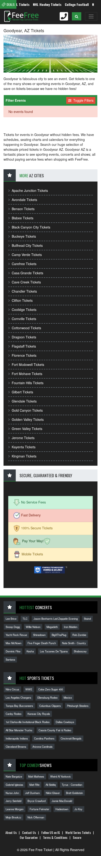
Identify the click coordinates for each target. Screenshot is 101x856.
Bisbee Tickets (22, 218)
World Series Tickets (78, 832)
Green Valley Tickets (27, 428)
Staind (87, 618)
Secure (77, 837)
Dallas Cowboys (65, 722)
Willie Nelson (33, 627)
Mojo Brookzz (13, 817)
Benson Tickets (23, 208)
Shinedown (39, 635)
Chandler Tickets (24, 291)
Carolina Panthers (44, 738)
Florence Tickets (24, 355)
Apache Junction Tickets (30, 190)
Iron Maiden (70, 627)
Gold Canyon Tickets (27, 410)
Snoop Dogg (13, 627)
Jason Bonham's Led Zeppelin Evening (56, 618)
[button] (76, 16)
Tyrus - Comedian (72, 784)
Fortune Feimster (39, 809)
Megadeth (52, 627)
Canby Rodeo (13, 714)
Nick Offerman (35, 817)
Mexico (68, 697)
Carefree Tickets (24, 263)
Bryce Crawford (36, 801)
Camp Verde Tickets (27, 254)
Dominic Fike (13, 651)
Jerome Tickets (23, 437)
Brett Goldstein (74, 793)
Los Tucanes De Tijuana (54, 651)
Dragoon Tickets (24, 337)
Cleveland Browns (16, 746)
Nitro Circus (12, 689)
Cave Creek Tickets (26, 282)
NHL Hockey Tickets (41, 4)
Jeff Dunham (32, 793)
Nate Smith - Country (74, 643)
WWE (28, 689)
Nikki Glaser (53, 793)
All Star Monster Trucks (19, 730)
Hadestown (61, 809)
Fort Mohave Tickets (27, 373)
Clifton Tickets (22, 300)
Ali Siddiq (51, 784)
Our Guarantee (29, 837)
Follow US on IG (50, 832)
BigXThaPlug (59, 635)
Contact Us (29, 832)
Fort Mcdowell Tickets (28, 364)
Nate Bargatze (14, 776)
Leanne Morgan (14, 809)
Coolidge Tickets (24, 309)
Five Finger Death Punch (41, 643)
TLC (25, 618)
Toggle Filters (82, 100)
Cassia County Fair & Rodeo (55, 730)
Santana (10, 659)
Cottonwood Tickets (26, 327)
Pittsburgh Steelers (78, 706)
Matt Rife (34, 784)
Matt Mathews (36, 776)
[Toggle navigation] (91, 16)
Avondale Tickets (24, 199)
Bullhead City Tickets (27, 245)
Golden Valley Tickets (28, 419)
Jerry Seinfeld (13, 801)
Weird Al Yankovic (60, 776)
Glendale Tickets (24, 401)
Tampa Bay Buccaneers (19, 706)
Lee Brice (11, 618)
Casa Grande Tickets (27, 273)
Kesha (30, 651)
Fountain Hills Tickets (27, 382)
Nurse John (12, 793)
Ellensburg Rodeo (47, 697)
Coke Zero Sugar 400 (50, 689)
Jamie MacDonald (62, 801)
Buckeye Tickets (24, 236)
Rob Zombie (79, 635)
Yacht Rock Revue (16, 635)
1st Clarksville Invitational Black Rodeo (28, 722)
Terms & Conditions (55, 837)
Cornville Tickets (24, 318)
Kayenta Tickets (23, 447)
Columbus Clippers (50, 706)
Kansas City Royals (38, 714)
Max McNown (13, 643)
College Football (71, 4)
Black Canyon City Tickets (31, 227)
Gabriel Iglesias (14, 784)
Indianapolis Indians (17, 738)
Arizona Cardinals (42, 746)
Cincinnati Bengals (71, 738)
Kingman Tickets (24, 456)
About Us (11, 832)
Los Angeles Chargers (18, 697)
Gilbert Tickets (22, 392)
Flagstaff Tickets (24, 346)
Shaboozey (80, 651)
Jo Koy (78, 809)
